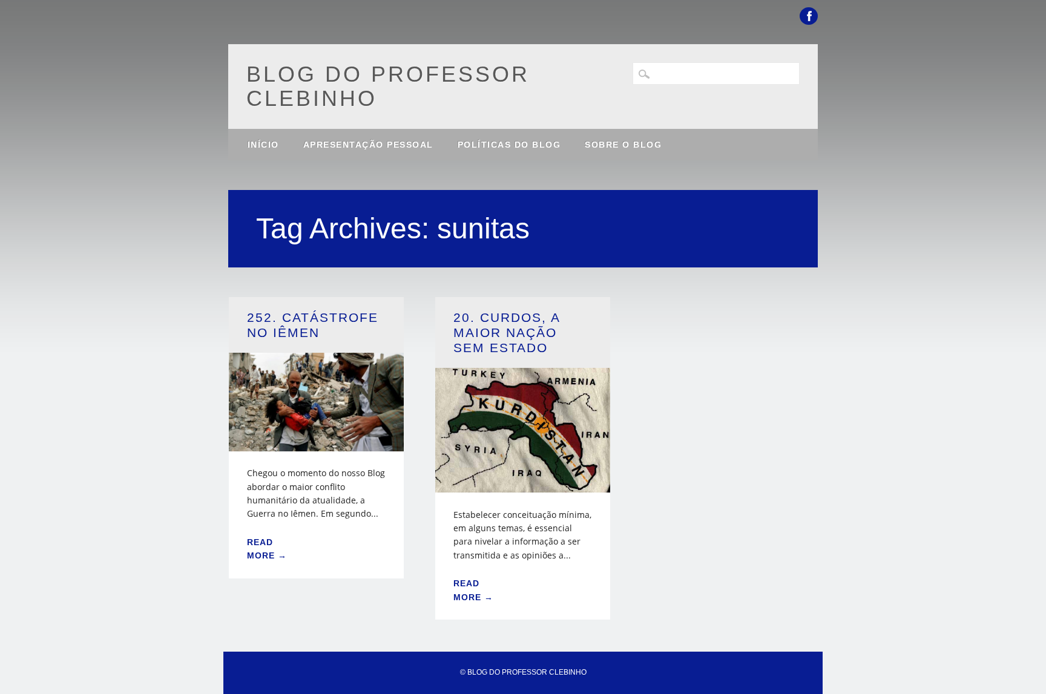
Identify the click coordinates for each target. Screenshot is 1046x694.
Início (263, 144)
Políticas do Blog (509, 144)
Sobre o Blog (623, 144)
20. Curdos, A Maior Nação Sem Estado (506, 332)
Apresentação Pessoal (368, 144)
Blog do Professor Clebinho (388, 86)
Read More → (267, 548)
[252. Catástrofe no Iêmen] (316, 444)
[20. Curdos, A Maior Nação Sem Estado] (522, 485)
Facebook (809, 16)
